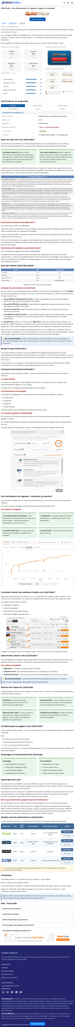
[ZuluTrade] (6, 843)
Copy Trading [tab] (37, 105)
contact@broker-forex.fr (10, 986)
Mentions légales (7, 971)
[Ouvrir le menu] (72, 3)
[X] (7, 992)
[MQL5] (6, 861)
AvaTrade (33, 679)
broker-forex (9, 952)
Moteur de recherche (9, 977)
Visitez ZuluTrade (37, 1024)
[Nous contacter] (68, 2)
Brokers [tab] (62, 109)
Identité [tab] (13, 105)
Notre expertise (7, 974)
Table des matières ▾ (37, 19)
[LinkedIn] (16, 992)
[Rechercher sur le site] (64, 2)
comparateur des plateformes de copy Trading (30, 682)
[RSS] (3, 992)
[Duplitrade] (6, 852)
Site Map (4, 968)
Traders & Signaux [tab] (62, 105)
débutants (26, 226)
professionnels (34, 251)
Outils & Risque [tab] (13, 109)
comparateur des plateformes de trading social (25, 898)
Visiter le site (67, 832)
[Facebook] (12, 992)
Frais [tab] (37, 109)
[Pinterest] (20, 992)
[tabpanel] (37, 124)
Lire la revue (67, 835)
